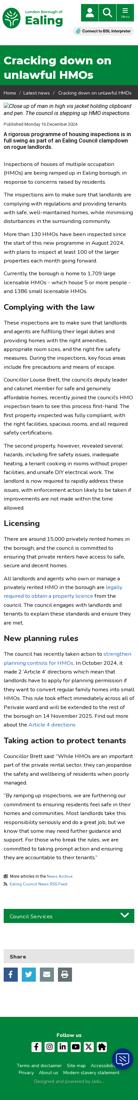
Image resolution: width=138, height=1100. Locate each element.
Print (65, 975)
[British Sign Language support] (103, 31)
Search (107, 12)
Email (47, 975)
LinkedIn (63, 1047)
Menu (125, 17)
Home (10, 93)
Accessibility (104, 1065)
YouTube (76, 1047)
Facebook (11, 975)
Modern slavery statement (91, 1072)
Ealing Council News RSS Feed (38, 884)
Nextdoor (102, 1047)
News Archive (59, 876)
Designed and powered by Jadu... (69, 1081)
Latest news (36, 93)
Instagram (50, 1047)
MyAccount (89, 12)
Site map (76, 1065)
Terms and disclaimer (39, 1065)
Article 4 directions (52, 725)
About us (48, 1072)
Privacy (26, 1072)
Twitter (29, 975)
